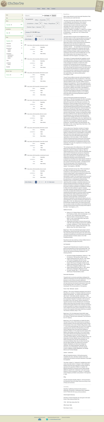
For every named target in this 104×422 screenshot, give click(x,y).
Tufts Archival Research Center (53, 417)
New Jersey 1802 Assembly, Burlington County (37, 127)
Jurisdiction (8, 29)
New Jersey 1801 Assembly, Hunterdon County (37, 45)
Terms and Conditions (66, 417)
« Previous (28, 32)
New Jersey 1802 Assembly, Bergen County (37, 113)
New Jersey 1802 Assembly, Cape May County (37, 141)
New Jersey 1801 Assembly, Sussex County (37, 100)
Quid (7, 60)
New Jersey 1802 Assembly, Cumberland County (38, 155)
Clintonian (8, 45)
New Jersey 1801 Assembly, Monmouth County (37, 72)
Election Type (9, 71)
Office (7, 21)
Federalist (8, 43)
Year (7, 18)
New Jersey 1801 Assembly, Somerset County (37, 86)
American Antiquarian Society (39, 417)
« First (26, 39)
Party (7, 37)
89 (45, 39)
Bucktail (8, 66)
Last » (53, 39)
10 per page (38, 36)
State (7, 15)
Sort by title (29, 36)
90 (47, 39)
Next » (38, 32)
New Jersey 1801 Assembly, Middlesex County (37, 58)
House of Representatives (80, 391)
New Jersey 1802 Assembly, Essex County (36, 168)
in (43, 15)
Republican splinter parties (9, 50)
